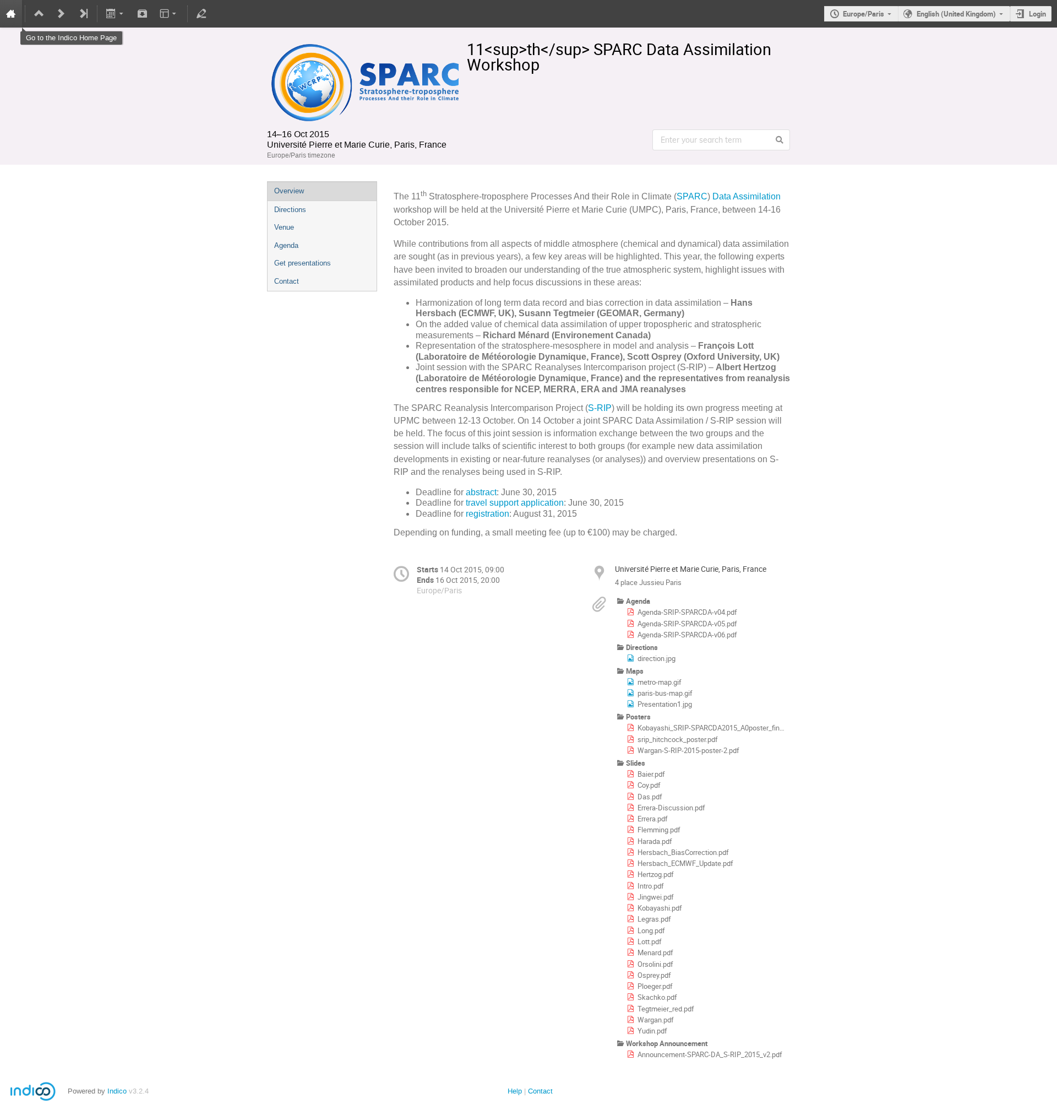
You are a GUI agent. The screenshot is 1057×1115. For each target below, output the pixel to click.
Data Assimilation (746, 196)
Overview (289, 191)
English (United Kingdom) (956, 14)
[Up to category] (39, 14)
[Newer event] (61, 14)
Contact (286, 281)
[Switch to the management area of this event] (201, 14)
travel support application (515, 502)
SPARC (692, 196)
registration (487, 513)
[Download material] (142, 14)
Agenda (286, 245)
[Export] (116, 14)
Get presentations (302, 263)
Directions (290, 209)
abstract (481, 492)
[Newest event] (83, 14)
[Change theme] (168, 14)
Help (515, 1091)
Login (1037, 14)
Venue (284, 227)
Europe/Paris (863, 14)
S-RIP (600, 408)
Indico (117, 1091)
